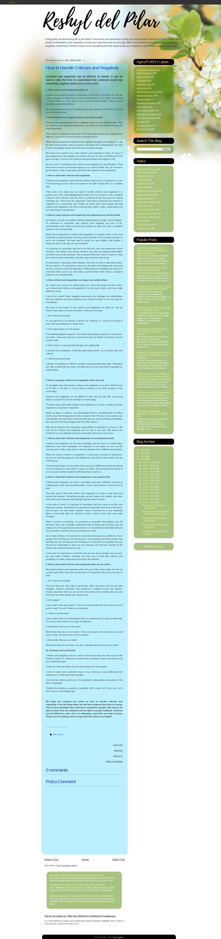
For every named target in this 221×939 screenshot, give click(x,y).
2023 (143, 459)
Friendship (142, 80)
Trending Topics (144, 125)
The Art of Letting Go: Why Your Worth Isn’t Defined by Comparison (80, 916)
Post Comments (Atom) (67, 865)
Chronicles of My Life (147, 70)
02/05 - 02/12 (149, 493)
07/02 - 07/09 (149, 468)
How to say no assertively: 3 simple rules (155, 519)
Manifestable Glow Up (147, 92)
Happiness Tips (144, 84)
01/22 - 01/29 (149, 499)
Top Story (141, 121)
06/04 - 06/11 (149, 474)
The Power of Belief (146, 118)
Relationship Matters (146, 103)
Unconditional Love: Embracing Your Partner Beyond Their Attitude (81, 895)
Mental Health (143, 99)
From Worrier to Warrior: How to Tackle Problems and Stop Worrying (152, 331)
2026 (143, 450)
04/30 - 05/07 (149, 477)
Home (12, 2)
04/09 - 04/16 (149, 480)
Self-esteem (58, 734)
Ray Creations (118, 937)
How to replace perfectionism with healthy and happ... (156, 512)
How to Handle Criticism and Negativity (82, 67)
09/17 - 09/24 (149, 465)
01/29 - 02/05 (149, 496)
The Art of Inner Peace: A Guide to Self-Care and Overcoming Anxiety (153, 374)
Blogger (159, 546)
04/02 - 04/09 (149, 483)
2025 (143, 453)
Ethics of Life (143, 77)
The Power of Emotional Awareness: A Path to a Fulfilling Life (152, 413)
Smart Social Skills (145, 110)
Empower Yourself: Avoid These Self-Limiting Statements (77, 875)
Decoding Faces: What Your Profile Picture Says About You (78, 884)
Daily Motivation (144, 73)
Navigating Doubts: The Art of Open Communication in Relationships (154, 287)
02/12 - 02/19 (149, 490)
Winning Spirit (143, 129)
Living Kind (142, 88)
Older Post (118, 859)
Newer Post (51, 859)
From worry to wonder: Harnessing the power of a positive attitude (153, 393)
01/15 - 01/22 (149, 502)
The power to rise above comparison (153, 506)
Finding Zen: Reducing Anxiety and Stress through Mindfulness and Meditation (153, 355)
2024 (143, 456)
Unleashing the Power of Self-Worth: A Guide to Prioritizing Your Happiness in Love (153, 250)
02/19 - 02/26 (149, 487)
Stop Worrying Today (147, 114)
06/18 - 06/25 (149, 471)
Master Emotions (145, 95)
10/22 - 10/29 (149, 462)
